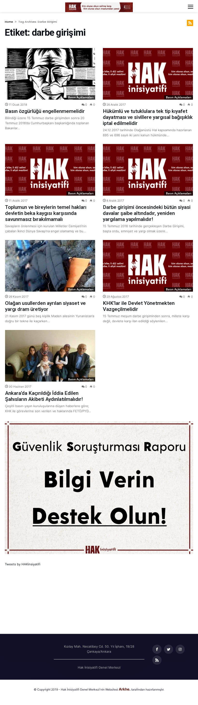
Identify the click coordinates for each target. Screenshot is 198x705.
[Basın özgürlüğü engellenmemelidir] (50, 74)
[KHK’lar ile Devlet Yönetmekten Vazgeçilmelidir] (148, 266)
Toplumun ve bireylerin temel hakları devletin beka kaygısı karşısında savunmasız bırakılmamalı (45, 213)
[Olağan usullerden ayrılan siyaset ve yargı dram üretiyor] (50, 266)
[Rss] (157, 660)
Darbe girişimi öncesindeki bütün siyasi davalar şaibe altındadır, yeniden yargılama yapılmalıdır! (147, 213)
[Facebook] (157, 649)
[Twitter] (168, 649)
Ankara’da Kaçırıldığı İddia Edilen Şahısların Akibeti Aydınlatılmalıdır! (44, 396)
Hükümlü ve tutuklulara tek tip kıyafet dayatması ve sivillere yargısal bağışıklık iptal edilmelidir (148, 117)
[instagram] (180, 649)
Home (9, 22)
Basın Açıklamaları (80, 97)
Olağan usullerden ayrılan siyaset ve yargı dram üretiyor (45, 306)
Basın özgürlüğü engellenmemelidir (45, 111)
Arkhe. (124, 689)
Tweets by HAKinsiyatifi (22, 564)
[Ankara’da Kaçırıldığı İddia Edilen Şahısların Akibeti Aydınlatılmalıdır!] (50, 356)
